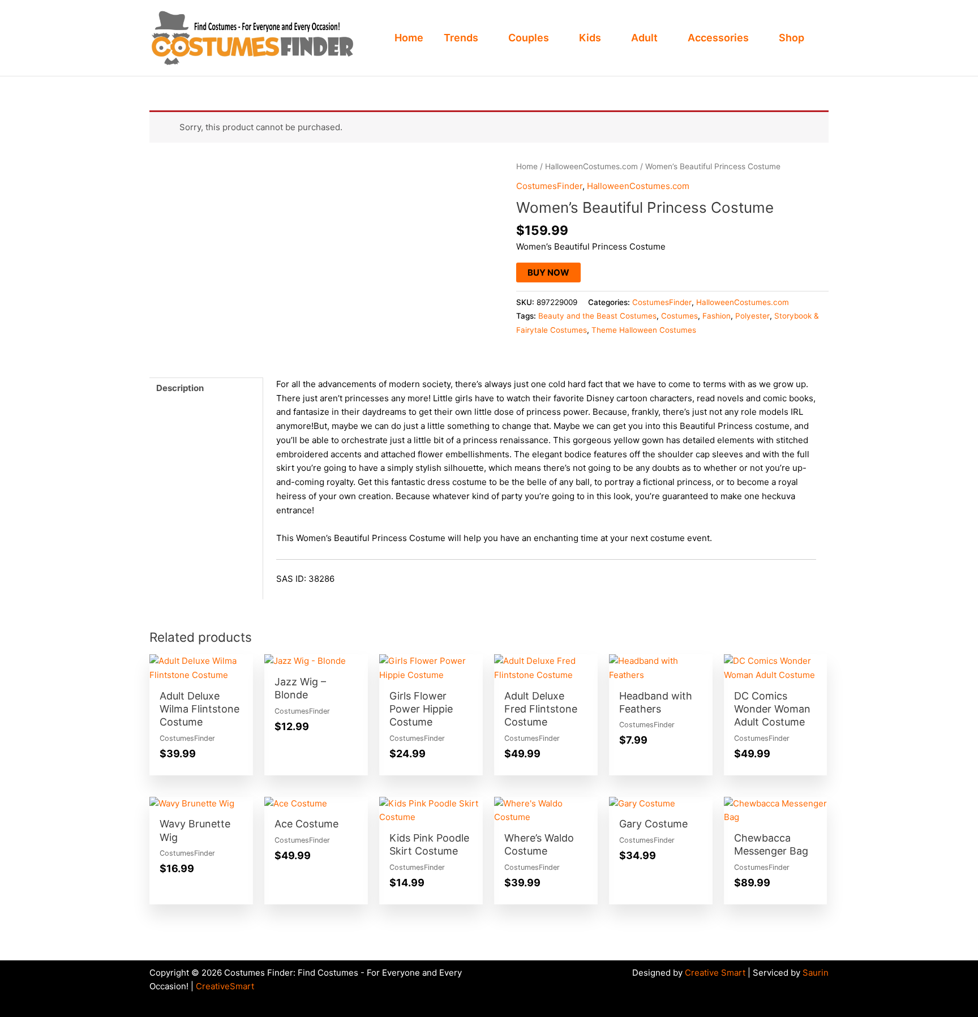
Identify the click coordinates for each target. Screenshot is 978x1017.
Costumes (679, 315)
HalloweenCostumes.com (591, 166)
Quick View (201, 672)
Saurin (816, 972)
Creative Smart (715, 972)
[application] (483, 38)
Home (527, 166)
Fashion (716, 315)
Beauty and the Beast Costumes (597, 315)
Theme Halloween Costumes (643, 329)
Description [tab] (180, 388)
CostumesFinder (549, 186)
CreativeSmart (225, 986)
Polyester (752, 315)
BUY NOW (548, 272)
